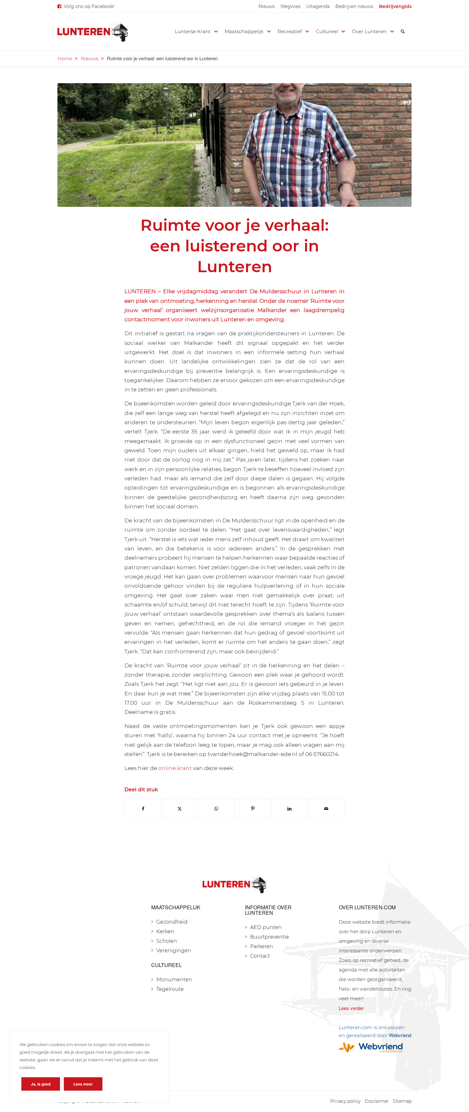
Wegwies (290, 6)
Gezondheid (172, 922)
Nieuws (266, 6)
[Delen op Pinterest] (253, 808)
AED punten (266, 927)
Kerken (165, 931)
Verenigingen (173, 951)
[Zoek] (403, 31)
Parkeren (261, 946)
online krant (175, 768)
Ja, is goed (40, 1084)
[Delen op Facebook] (143, 808)
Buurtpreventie (269, 937)
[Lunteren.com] (92, 31)
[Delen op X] (180, 808)
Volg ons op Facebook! (89, 6)
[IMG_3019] (234, 145)
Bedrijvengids (395, 6)
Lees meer (83, 1084)
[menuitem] (266, 6)
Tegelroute (170, 989)
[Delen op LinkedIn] (290, 808)
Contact (260, 956)
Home (64, 58)
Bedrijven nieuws (354, 6)
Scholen (166, 941)
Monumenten (174, 980)
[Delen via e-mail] (326, 808)
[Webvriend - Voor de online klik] (375, 1047)
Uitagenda (318, 6)
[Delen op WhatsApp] (216, 808)
